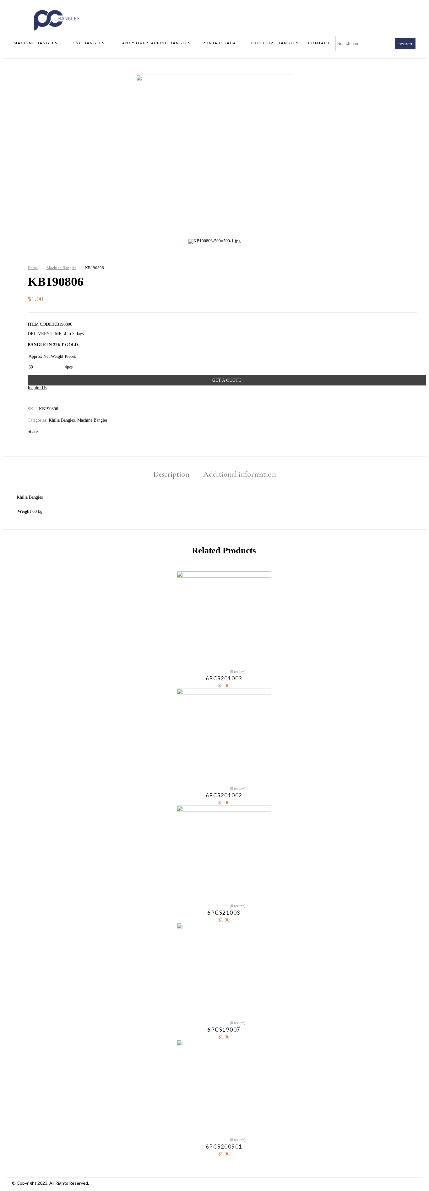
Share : (34, 431)
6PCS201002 (224, 795)
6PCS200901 (224, 1146)
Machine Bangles (61, 267)
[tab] (171, 474)
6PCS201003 (224, 678)
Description (171, 474)
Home (33, 267)
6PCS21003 (224, 912)
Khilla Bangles (62, 420)
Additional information (239, 474)
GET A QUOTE (226, 380)
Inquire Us (37, 387)
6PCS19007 (224, 1029)
